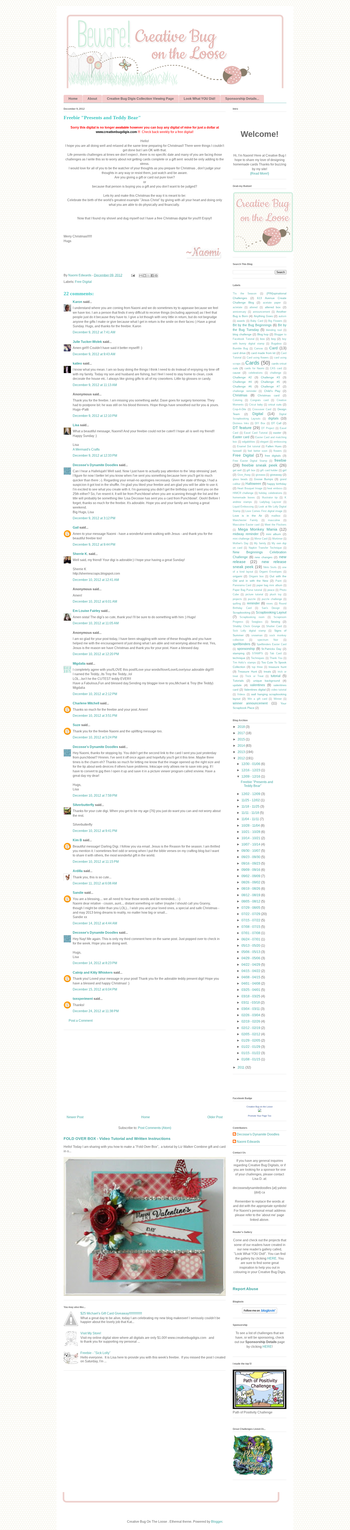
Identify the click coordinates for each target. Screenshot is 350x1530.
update (237, 685)
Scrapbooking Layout (271, 612)
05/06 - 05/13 (251, 952)
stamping (238, 653)
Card (273, 348)
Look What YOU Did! (199, 98)
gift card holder (269, 470)
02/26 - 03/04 (251, 1015)
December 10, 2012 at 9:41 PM (95, 831)
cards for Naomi (254, 368)
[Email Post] (133, 275)
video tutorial (278, 689)
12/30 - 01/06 (251, 764)
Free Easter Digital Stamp (250, 460)
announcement (261, 311)
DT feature (242, 428)
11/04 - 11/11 (250, 819)
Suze (76, 725)
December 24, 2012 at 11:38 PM (96, 1011)
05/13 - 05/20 (251, 945)
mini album (273, 534)
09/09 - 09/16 (251, 869)
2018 (242, 727)
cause (236, 372)
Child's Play (272, 391)
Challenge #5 (270, 381)
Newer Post (75, 1117)
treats (267, 671)
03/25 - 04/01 (251, 989)
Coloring (237, 400)
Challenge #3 (270, 377)
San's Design (271, 607)
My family (260, 543)
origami (237, 576)
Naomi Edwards (248, 1141)
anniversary (239, 311)
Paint (278, 580)
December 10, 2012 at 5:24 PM (95, 737)
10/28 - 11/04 (251, 825)
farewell (237, 450)
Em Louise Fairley (86, 611)
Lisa (76, 425)
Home (73, 98)
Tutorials (238, 680)
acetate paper (272, 302)
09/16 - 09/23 (251, 863)
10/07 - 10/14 (251, 844)
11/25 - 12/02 (251, 800)
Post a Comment (81, 1020)
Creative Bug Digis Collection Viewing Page (140, 98)
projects (237, 599)
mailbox (276, 515)
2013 (242, 752)
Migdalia (79, 663)
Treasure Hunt (247, 671)
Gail (76, 527)
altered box (273, 307)
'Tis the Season (244, 293)
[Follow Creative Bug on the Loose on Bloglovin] (259, 1312)
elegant (264, 441)
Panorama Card (242, 585)
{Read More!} (259, 173)
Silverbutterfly (83, 805)
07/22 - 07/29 (251, 914)
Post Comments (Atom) (154, 1128)
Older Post (215, 1117)
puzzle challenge (272, 599)
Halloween (253, 483)
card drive (239, 353)
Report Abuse (245, 1289)
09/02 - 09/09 (251, 876)
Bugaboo (276, 343)
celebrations (256, 372)
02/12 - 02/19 (251, 1028)
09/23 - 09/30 (251, 857)
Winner (278, 698)
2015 (242, 739)
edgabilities (248, 441)
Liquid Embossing (243, 506)
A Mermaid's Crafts (86, 449)
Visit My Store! (90, 1333)
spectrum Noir (267, 639)
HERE (271, 1258)
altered (253, 307)
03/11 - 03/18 (251, 1002)
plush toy (276, 594)
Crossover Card (261, 409)
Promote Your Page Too (259, 1116)
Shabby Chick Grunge (246, 626)
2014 (242, 745)
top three (257, 666)
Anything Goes (263, 316)
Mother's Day (241, 543)
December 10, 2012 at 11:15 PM (96, 861)
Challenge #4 (242, 381)
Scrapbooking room (252, 617)
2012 (242, 758)
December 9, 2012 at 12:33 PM (95, 455)
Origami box (256, 576)
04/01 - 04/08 (251, 983)
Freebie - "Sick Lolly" (95, 1353)
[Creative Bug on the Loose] (259, 1111)
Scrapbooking (241, 612)
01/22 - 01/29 (251, 1046)
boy (273, 338)
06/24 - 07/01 (251, 939)
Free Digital (83, 281)
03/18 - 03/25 (251, 996)
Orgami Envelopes (270, 571)
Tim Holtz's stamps (244, 662)
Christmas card (269, 395)
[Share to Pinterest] (156, 276)
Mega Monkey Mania (257, 529)
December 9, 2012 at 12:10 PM (95, 415)
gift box (250, 470)
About (92, 98)
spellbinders (241, 644)
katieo (77, 363)
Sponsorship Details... (242, 98)
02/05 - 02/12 (251, 1034)
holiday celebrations (270, 493)
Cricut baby (256, 404)
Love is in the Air (247, 515)
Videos (241, 694)
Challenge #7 (270, 386)
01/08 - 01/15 (251, 1059)
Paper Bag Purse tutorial (247, 589)
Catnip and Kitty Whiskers (93, 972)
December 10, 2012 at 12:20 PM (96, 654)
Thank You (276, 658)
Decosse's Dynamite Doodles (95, 465)
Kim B (77, 840)
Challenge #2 (242, 377)
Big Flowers (275, 320)
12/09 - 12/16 (251, 776)
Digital (257, 414)
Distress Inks (241, 423)
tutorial (276, 676)
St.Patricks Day (271, 648)
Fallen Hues (274, 446)
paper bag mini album (269, 585)
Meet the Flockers (275, 524)
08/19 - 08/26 (251, 888)
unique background (266, 680)
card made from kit (263, 353)
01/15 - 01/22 (251, 1053)
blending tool (274, 330)
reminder (253, 603)
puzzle (252, 599)
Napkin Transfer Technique (265, 547)
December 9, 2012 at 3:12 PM (94, 518)
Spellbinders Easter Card (272, 644)
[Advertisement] (145, 1071)
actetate (237, 307)
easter (277, 432)
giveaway (276, 474)
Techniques (257, 658)
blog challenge (242, 334)
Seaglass (257, 621)
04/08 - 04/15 (251, 977)
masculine (274, 520)
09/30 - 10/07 (251, 850)
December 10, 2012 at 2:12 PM (95, 694)
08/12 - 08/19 (251, 895)
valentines (257, 685)
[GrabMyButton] (263, 251)
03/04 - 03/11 (251, 1009)
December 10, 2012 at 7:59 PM (95, 795)
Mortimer (277, 538)
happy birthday (276, 483)
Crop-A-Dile (239, 409)
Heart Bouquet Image (249, 488)
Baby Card (256, 320)
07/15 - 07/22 (251, 920)
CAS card (276, 368)
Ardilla (78, 871)
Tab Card (276, 653)
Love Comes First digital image (263, 511)
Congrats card (259, 400)
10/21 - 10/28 (251, 832)
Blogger (216, 1521)
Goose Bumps (263, 479)
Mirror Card (260, 538)
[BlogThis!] (145, 276)
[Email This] (141, 276)
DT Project (267, 428)
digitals (273, 418)
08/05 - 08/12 (251, 901)
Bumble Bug (240, 348)
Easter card (241, 437)
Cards (252, 363)
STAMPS (257, 653)
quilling (237, 603)
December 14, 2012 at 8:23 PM (95, 963)
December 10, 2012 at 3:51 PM (95, 715)
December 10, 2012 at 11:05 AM (96, 623)
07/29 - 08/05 (251, 907)
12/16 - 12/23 (251, 770)
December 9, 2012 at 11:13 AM (95, 385)
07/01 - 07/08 (251, 933)
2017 (242, 733)
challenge (275, 372)
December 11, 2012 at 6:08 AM (95, 883)
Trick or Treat (254, 676)
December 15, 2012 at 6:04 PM (95, 989)
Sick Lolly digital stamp (249, 630)
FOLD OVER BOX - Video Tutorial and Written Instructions (117, 1138)
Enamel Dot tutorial (248, 446)
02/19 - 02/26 (251, 1021)
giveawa (260, 474)
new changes (263, 557)
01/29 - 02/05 (251, 1040)
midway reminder (245, 534)
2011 (241, 1067)
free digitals (273, 455)
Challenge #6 (242, 386)
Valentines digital (255, 689)
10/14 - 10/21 (251, 838)
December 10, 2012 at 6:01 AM (95, 601)
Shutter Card (274, 626)
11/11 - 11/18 (250, 812)
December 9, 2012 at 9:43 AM (94, 354)
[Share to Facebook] (152, 276)
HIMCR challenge (243, 493)
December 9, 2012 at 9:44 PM (94, 544)
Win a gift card (257, 698)
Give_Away (244, 474)
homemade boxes (244, 497)
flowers (277, 450)
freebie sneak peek (259, 465)
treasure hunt (277, 666)
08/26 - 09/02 (251, 882)
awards (241, 320)
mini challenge (241, 538)
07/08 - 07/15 (251, 926)
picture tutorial (254, 594)
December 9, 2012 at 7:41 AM (94, 332)
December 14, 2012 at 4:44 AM (95, 923)
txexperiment (83, 998)
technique (239, 658)
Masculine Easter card (246, 524)
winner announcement (250, 703)
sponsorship (246, 648)
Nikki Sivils (270, 567)
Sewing (275, 621)
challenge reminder (244, 391)
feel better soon (257, 450)
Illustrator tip (270, 497)
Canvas (258, 348)
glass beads (240, 479)
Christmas (240, 395)
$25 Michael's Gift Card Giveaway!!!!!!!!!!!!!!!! (111, 1313)
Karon (77, 302)
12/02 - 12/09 (251, 794)
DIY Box (260, 423)
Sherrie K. (80, 554)
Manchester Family (245, 520)
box (262, 338)
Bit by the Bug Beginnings (252, 325)
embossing (280, 441)
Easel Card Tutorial (255, 432)
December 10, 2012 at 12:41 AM (96, 580)
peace (270, 589)
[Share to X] (148, 276)
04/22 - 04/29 (251, 964)
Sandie (78, 892)
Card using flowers (258, 357)
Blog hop (263, 334)
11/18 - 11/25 (250, 806)
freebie (280, 460)
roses (269, 603)
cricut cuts (275, 404)
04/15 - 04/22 (251, 971)
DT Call (276, 423)
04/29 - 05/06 (251, 958)
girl (284, 470)
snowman (256, 635)
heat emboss (274, 488)
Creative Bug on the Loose (259, 1106)
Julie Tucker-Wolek (87, 341)
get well (237, 470)
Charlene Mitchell (86, 703)
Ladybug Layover (270, 501)
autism (282, 316)
